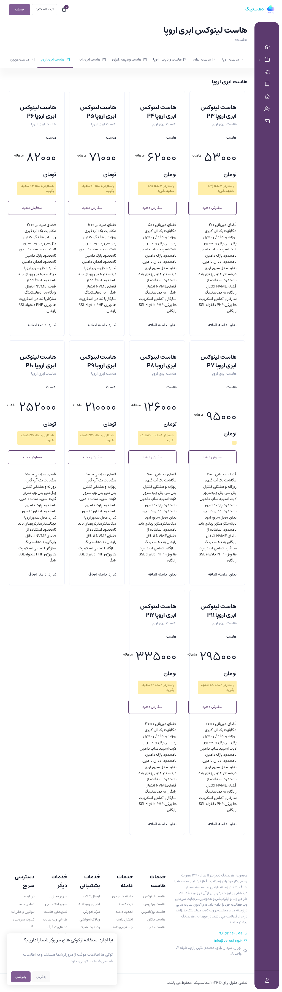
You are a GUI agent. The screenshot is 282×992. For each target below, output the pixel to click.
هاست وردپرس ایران (127, 59)
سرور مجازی (58, 896)
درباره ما (28, 896)
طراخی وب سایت (55, 919)
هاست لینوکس (154, 896)
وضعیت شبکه (90, 927)
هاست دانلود (156, 919)
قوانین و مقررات (22, 912)
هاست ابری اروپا (52, 59)
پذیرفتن (20, 977)
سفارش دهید (212, 208)
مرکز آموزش (91, 912)
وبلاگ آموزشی (90, 919)
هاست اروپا (230, 59)
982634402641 (230, 933)
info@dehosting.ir (228, 941)
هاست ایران (202, 59)
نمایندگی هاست (55, 912)
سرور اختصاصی (56, 904)
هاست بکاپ (157, 927)
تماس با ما (26, 904)
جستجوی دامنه (122, 927)
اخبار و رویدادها (89, 904)
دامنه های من (122, 896)
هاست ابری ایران (88, 59)
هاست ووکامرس (153, 912)
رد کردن (41, 977)
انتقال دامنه (124, 919)
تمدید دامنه (124, 912)
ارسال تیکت (91, 896)
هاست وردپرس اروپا (167, 59)
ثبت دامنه (125, 904)
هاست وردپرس (154, 904)
